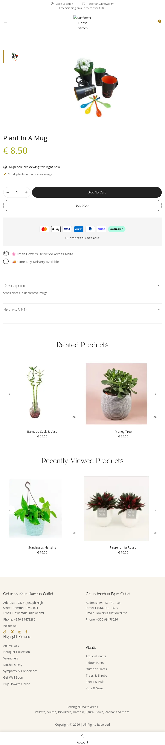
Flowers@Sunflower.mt (100, 4)
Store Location (64, 4)
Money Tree (123, 432)
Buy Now (82, 205)
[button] (157, 23)
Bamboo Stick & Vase (42, 432)
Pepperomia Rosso (123, 547)
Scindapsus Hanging (42, 547)
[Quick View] (74, 417)
